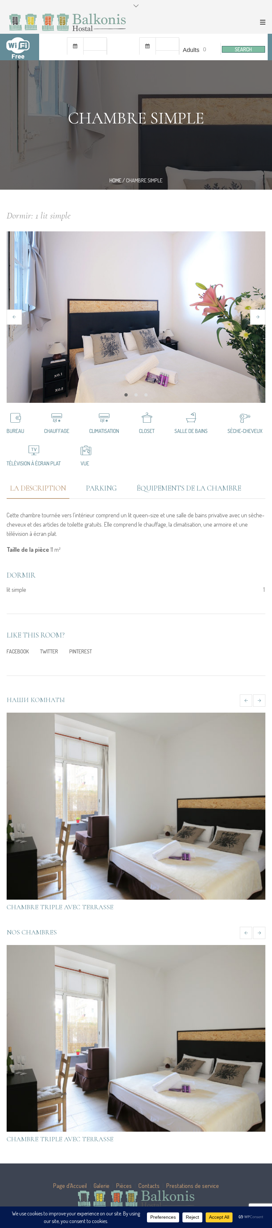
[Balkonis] (136, 1199)
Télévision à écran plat (34, 463)
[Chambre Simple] (136, 806)
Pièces (124, 1185)
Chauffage (56, 431)
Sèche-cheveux (245, 431)
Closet (147, 431)
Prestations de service (192, 1185)
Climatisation (104, 431)
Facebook (18, 651)
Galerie (101, 1185)
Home (115, 180)
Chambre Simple (34, 907)
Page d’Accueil (70, 1185)
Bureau (15, 431)
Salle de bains (191, 431)
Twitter (49, 651)
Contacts (149, 1185)
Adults (191, 50)
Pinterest (80, 651)
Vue (85, 463)
